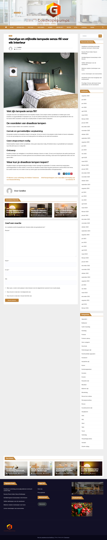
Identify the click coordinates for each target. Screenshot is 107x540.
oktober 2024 (85, 180)
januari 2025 (85, 169)
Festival (31, 27)
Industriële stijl (85, 361)
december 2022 (86, 265)
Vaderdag (84, 435)
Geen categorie (86, 342)
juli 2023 (84, 238)
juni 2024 (84, 196)
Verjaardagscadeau (87, 438)
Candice (19, 47)
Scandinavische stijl (87, 407)
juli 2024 (84, 192)
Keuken (84, 377)
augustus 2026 (85, 95)
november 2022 (86, 269)
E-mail (7, 269)
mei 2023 (84, 246)
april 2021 (84, 304)
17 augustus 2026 (12, 473)
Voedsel (84, 27)
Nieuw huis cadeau (87, 396)
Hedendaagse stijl (86, 350)
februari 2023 (85, 257)
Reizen (69, 27)
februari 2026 (85, 119)
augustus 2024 (85, 188)
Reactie (7, 230)
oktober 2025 (85, 134)
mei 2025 (84, 153)
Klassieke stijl (85, 380)
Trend (92, 27)
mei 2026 (84, 107)
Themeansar (66, 537)
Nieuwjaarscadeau (87, 400)
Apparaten (20, 27)
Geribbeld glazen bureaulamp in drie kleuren (64, 471)
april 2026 (84, 111)
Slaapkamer (85, 411)
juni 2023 (84, 242)
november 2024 (86, 176)
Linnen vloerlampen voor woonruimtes (64, 211)
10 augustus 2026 (37, 473)
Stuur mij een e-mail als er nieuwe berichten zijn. (19, 296)
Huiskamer (84, 357)
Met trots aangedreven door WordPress (45, 537)
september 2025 (86, 138)
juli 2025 (84, 146)
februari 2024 (85, 211)
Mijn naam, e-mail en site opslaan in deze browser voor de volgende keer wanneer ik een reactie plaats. (33, 288)
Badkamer (84, 323)
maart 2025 (85, 161)
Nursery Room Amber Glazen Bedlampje (40, 470)
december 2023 (86, 219)
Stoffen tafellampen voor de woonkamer (15, 211)
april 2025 (84, 157)
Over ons (40, 489)
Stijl (76, 27)
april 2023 (84, 250)
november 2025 (86, 130)
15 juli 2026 (85, 473)
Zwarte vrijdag (85, 446)
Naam (7, 260)
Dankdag (84, 330)
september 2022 (86, 277)
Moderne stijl (85, 388)
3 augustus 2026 (62, 473)
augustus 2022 (85, 281)
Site (6, 279)
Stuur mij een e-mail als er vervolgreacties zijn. (19, 292)
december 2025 (86, 126)
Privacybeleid (41, 492)
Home (11, 27)
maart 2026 (85, 115)
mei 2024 (84, 200)
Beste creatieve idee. (87, 487)
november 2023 (86, 223)
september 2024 (86, 184)
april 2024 (84, 203)
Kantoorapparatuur (86, 369)
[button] (102, 27)
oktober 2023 (85, 227)
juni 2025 (84, 149)
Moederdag (85, 392)
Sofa (83, 415)
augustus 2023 (85, 234)
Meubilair (59, 27)
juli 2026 (84, 99)
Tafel (83, 427)
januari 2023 (85, 261)
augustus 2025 (85, 142)
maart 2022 (85, 292)
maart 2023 (85, 254)
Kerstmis (84, 373)
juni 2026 (84, 103)
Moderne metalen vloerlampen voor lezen (38, 212)
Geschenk (41, 27)
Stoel (83, 423)
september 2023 (86, 230)
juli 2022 (84, 285)
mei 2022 (84, 288)
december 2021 (86, 296)
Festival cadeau (86, 338)
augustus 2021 (85, 300)
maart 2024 (85, 207)
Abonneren (42, 504)
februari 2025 (85, 165)
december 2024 (86, 173)
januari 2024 (85, 215)
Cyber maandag (86, 326)
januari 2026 (85, 122)
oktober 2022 (85, 273)
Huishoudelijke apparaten (88, 353)
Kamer (50, 27)
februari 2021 (85, 308)
